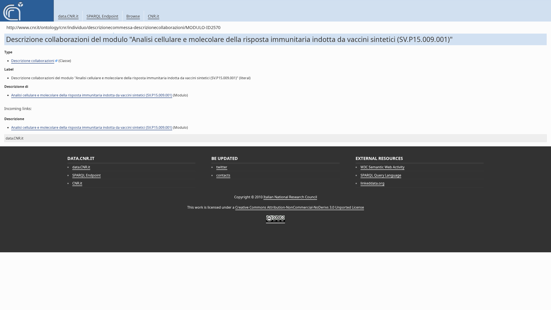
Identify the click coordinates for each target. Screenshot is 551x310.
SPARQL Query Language (381, 175)
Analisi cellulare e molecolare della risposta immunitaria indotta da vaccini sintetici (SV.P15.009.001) (91, 95)
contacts (223, 175)
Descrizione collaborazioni (32, 60)
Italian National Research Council (290, 197)
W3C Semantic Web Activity (382, 167)
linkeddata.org (372, 183)
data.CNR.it (68, 16)
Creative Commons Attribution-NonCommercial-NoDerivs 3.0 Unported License (299, 207)
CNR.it (153, 16)
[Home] (27, 11)
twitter (221, 167)
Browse (133, 16)
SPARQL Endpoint (102, 16)
